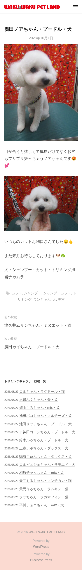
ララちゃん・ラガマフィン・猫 (43, 497)
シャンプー (32, 293)
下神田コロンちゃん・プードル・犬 (47, 432)
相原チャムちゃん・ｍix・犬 (41, 472)
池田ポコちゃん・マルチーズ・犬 (45, 416)
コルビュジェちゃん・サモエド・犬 (47, 464)
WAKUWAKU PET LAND (47, 532)
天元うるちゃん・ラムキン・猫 (43, 489)
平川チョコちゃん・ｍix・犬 (41, 505)
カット (17, 293)
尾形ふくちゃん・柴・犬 (38, 399)
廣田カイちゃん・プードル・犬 (31, 347)
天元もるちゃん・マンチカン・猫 (45, 481)
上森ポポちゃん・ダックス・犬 (43, 448)
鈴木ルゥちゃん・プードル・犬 (43, 440)
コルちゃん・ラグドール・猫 (42, 391)
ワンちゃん (42, 299)
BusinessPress (41, 560)
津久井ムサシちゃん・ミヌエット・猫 (37, 325)
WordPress (41, 546)
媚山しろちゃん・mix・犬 (39, 408)
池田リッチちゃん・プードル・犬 (45, 424)
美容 (61, 299)
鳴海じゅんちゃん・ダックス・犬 (45, 456)
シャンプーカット (57, 293)
